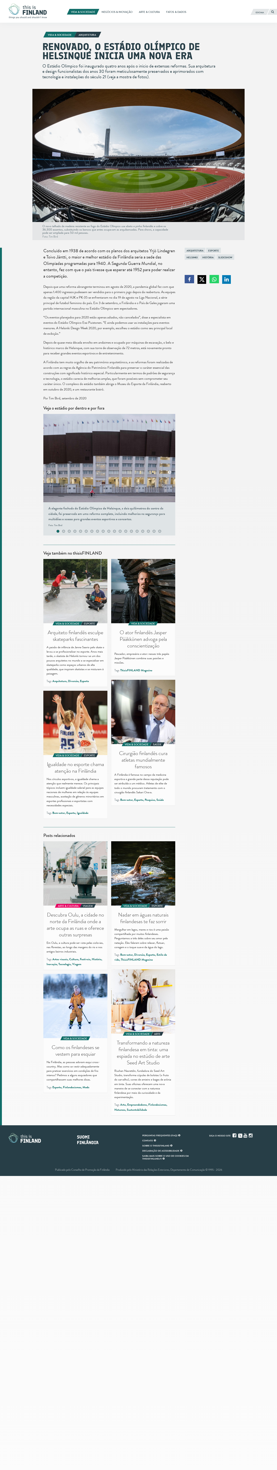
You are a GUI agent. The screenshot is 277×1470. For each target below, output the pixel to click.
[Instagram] (251, 1135)
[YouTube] (245, 1135)
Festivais (85, 959)
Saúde (160, 800)
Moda (86, 1087)
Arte (123, 1104)
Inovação (52, 964)
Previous (49, 472)
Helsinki (192, 257)
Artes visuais (60, 959)
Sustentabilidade (137, 1110)
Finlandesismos (157, 1104)
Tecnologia (64, 964)
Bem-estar (126, 800)
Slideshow (225, 257)
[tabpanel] (109, 472)
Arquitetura (195, 250)
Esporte (213, 250)
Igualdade (82, 813)
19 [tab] (164, 532)
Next (169, 472)
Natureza (119, 1110)
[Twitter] (240, 1135)
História (208, 257)
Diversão (73, 681)
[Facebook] (235, 1135)
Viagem (76, 964)
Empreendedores (137, 1104)
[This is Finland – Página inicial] (29, 11)
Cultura (73, 959)
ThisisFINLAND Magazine (136, 670)
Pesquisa (150, 800)
